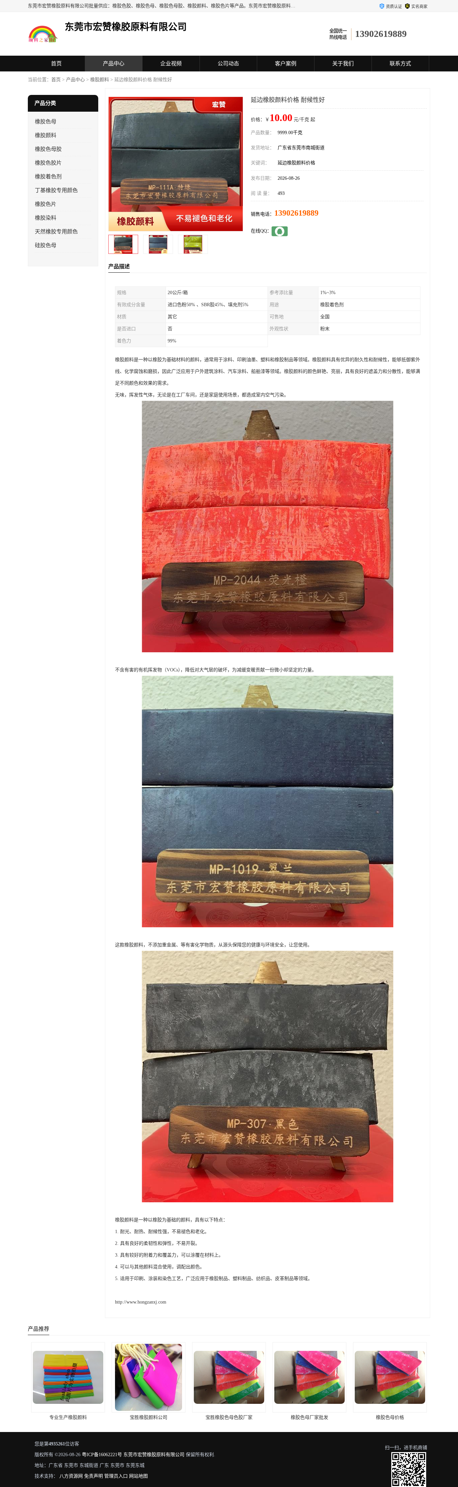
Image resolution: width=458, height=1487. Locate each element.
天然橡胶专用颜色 (56, 231)
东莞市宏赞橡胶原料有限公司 (153, 1454)
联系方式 (400, 63)
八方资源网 (71, 1476)
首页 (56, 63)
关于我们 (343, 63)
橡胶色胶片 (48, 163)
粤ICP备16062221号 (102, 1454)
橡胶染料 (45, 218)
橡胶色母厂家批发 (229, 1417)
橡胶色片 (45, 204)
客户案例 (285, 63)
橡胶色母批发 (390, 1417)
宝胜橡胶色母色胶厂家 (148, 1417)
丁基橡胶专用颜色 (56, 190)
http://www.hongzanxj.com (140, 1302)
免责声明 (93, 1476)
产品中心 (113, 63)
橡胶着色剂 (48, 176)
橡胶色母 (45, 121)
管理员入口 (116, 1476)
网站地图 (138, 1476)
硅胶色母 (45, 245)
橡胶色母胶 (48, 149)
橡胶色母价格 (309, 1417)
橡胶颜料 (99, 79)
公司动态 (228, 63)
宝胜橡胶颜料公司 (68, 1417)
